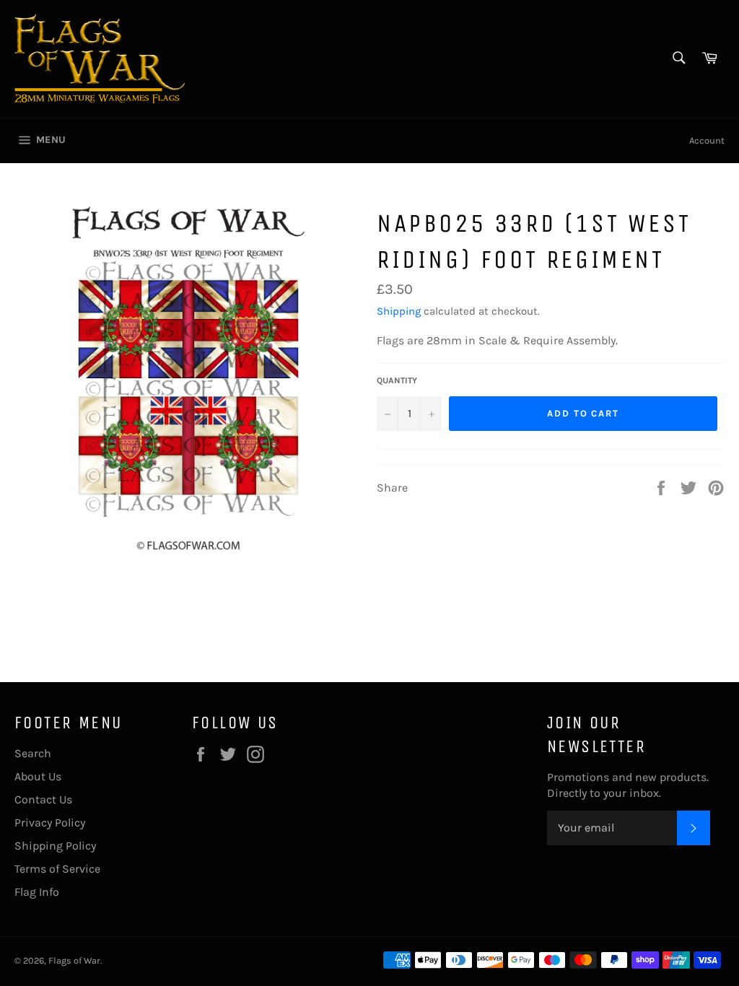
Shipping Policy (55, 845)
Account (707, 140)
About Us (37, 776)
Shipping (399, 311)
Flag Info (36, 892)
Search (32, 753)
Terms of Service (57, 869)
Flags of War (74, 960)
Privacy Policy (49, 822)
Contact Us (43, 799)
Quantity (397, 380)
